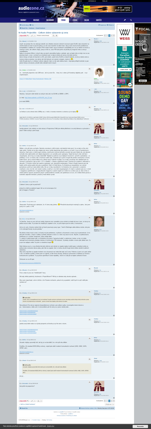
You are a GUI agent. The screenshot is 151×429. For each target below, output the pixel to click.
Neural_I (96, 38)
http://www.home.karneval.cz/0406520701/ (30, 263)
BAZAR (86, 20)
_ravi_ (95, 89)
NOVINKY (23, 20)
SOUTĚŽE (99, 20)
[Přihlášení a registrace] (125, 20)
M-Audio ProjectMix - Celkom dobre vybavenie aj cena (43, 33)
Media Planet (29, 78)
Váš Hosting (49, 419)
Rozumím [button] (140, 426)
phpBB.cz (70, 413)
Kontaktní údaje (36, 419)
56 (99, 293)
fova (95, 227)
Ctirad (95, 358)
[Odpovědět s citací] (89, 39)
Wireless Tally (47, 78)
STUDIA (75, 20)
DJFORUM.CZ (78, 1)
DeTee (95, 143)
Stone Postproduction (38, 78)
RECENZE (36, 20)
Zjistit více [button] (50, 426)
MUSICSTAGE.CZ (63, 1)
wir (95, 106)
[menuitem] (31, 25)
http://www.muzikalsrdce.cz (26, 210)
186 (100, 108)
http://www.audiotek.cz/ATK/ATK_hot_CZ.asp (38, 97)
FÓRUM (63, 20)
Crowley (96, 291)
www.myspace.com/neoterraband (28, 314)
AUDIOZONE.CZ (48, 1)
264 (100, 136)
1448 (100, 360)
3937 (100, 229)
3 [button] (111, 35)
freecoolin (96, 134)
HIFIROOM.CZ (92, 1)
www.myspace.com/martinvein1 (27, 312)
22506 (100, 82)
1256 (100, 41)
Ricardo (96, 268)
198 (100, 91)
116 (100, 270)
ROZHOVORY (50, 20)
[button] (105, 35)
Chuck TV (22, 78)
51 (99, 145)
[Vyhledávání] (131, 20)
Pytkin (95, 78)
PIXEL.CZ (104, 1)
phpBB (61, 411)
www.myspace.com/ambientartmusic (29, 310)
